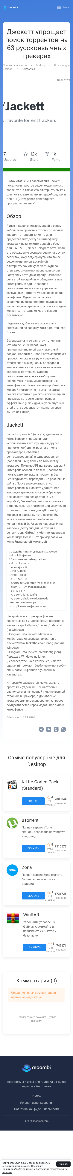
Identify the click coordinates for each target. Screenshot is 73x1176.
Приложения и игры (15, 65)
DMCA (36, 1096)
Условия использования (37, 1102)
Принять (63, 1164)
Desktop (40, 65)
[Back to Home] (10, 7)
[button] (63, 7)
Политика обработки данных (18, 1169)
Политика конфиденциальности (36, 1109)
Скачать (33, 801)
